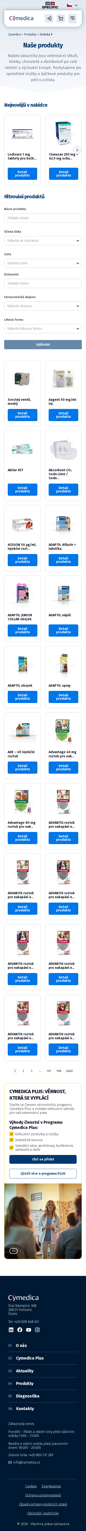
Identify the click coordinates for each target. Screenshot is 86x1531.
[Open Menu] (72, 18)
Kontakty (21, 1408)
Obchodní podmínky (43, 1513)
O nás (17, 1345)
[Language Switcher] (75, 5)
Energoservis (51, 1486)
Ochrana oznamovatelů (43, 1495)
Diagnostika (23, 1396)
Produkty (30, 34)
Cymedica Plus (26, 1358)
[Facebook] (20, 1329)
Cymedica (14, 34)
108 (58, 1071)
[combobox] (39, 240)
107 (49, 1071)
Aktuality (20, 1370)
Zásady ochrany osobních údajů (43, 1504)
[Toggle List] (78, 240)
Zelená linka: (30, 1455)
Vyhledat (43, 344)
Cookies (31, 1486)
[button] (77, 150)
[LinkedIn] (11, 1329)
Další (69, 1071)
